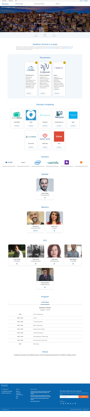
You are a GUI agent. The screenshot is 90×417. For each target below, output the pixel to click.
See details (29, 93)
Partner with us (19, 394)
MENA (51, 48)
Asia (46, 48)
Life (16, 0)
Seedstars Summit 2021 (6, 393)
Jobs (17, 398)
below (51, 46)
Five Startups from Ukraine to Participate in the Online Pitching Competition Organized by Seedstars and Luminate (41, 392)
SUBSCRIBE (83, 396)
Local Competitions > (8, 7)
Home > (2, 7)
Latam (49, 48)
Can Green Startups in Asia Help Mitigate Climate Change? (40, 399)
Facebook (63, 46)
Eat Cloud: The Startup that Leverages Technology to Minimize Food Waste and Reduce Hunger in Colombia (41, 396)
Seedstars (4, 0)
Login (81, 0)
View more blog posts (35, 401)
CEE (54, 48)
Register (86, 0)
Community (18, 393)
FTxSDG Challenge (19, 3)
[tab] (45, 302)
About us (18, 391)
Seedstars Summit (68, 48)
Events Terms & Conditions (75, 409)
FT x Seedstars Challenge (7, 391)
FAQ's (17, 396)
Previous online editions (39, 3)
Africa (44, 48)
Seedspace (11, 0)
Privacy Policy (85, 409)
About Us (58, 3)
